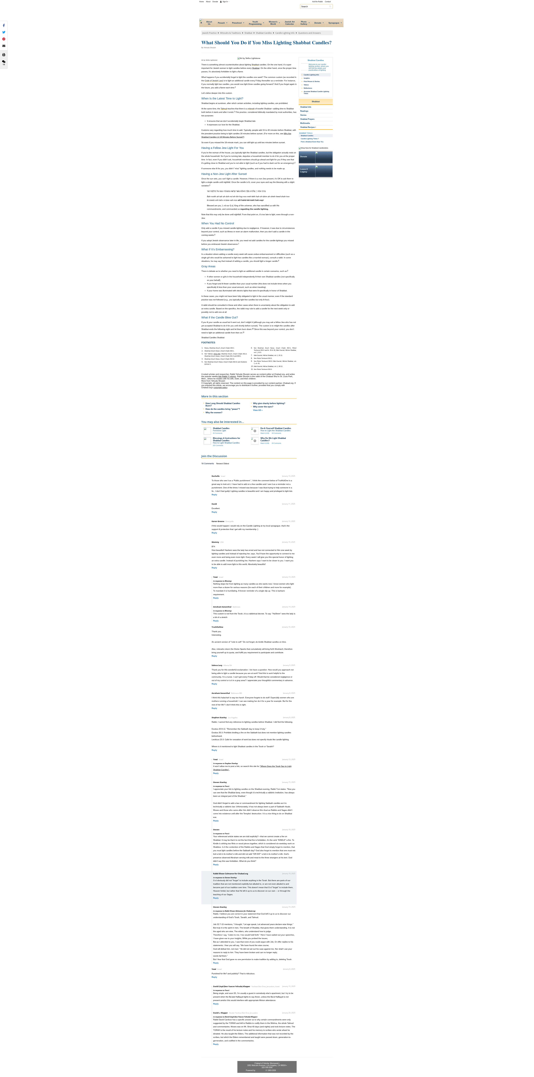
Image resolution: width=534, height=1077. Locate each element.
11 (243, 332)
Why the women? (214, 412)
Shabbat (248, 32)
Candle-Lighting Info (285, 32)
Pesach (221, 23)
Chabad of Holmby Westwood (270, 10)
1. (202, 348)
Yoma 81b (216, 354)
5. (202, 362)
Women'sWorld (273, 23)
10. (252, 366)
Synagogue (333, 23)
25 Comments (217, 433)
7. (251, 355)
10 (253, 328)
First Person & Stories (312, 81)
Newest (219, 463)
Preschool (237, 23)
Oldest (226, 463)
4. (202, 359)
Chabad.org (260, 1070)
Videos (306, 85)
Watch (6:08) (264, 443)
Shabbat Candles (264, 32)
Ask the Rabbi (317, 2)
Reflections (308, 88)
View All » (258, 410)
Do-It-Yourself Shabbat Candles (275, 428)
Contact (328, 2)
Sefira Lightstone (211, 60)
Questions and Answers (309, 32)
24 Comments (276, 443)
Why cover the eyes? (263, 406)
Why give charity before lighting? (269, 403)
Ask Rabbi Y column (227, 376)
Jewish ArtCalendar (290, 23)
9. (251, 361)
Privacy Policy (282, 1070)
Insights (307, 78)
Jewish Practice (209, 32)
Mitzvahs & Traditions (230, 32)
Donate (215, 2)
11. (252, 369)
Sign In (225, 2)
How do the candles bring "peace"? (223, 409)
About (208, 2)
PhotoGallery (304, 23)
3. (202, 354)
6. (251, 348)
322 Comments (218, 445)
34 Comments (276, 433)
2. (202, 351)
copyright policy (220, 387)
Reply (214, 494)
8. (251, 358)
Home (201, 2)
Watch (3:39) (264, 433)
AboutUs (209, 23)
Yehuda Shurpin (210, 48)
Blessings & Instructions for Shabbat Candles (226, 439)
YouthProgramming (255, 23)
